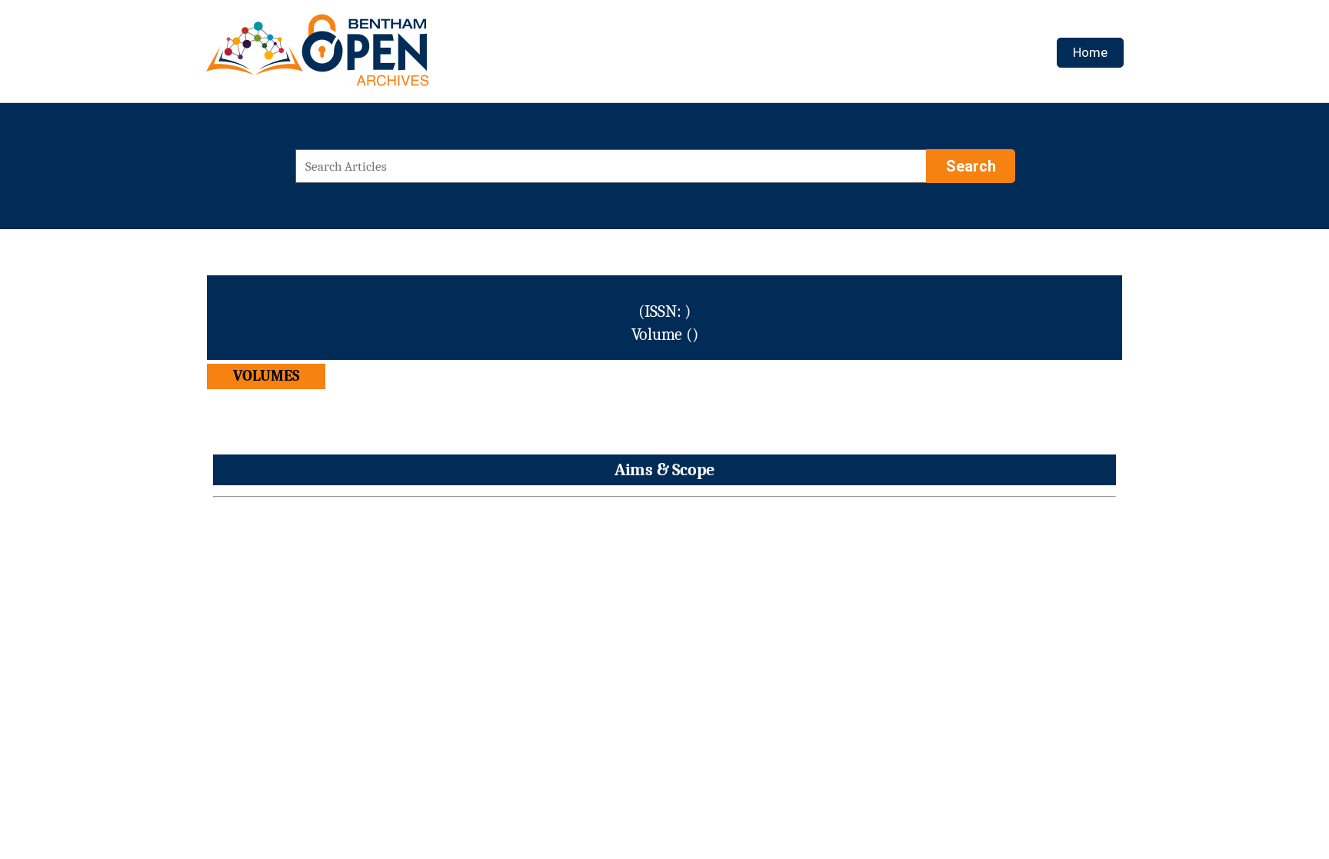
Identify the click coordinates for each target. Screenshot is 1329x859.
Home (1090, 52)
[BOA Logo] (362, 56)
